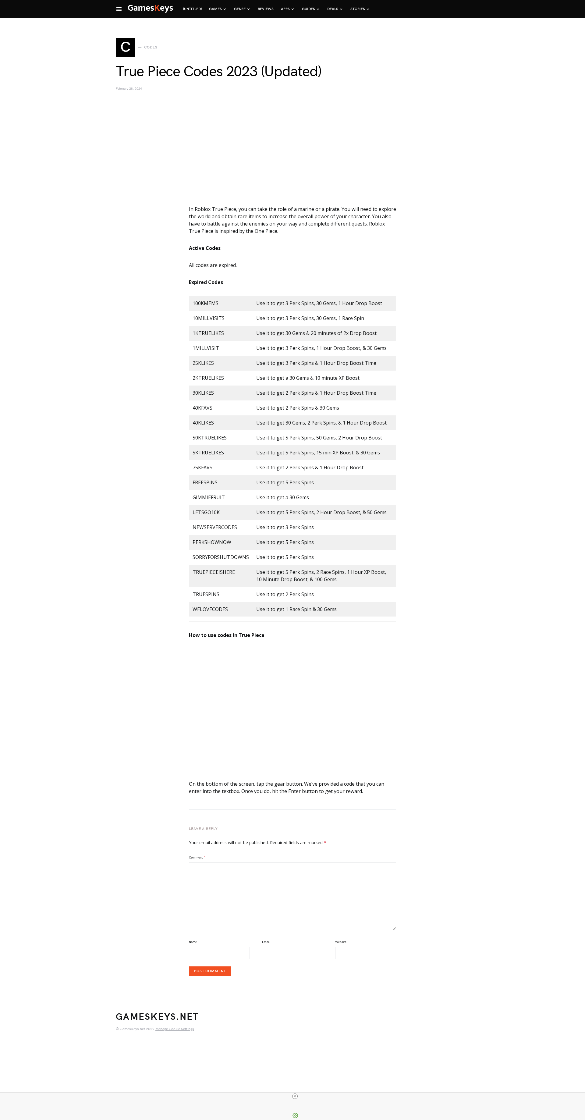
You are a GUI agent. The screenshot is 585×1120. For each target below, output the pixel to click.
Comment (197, 857)
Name (193, 942)
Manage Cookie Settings (174, 1029)
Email (266, 942)
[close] (295, 1096)
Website (340, 942)
